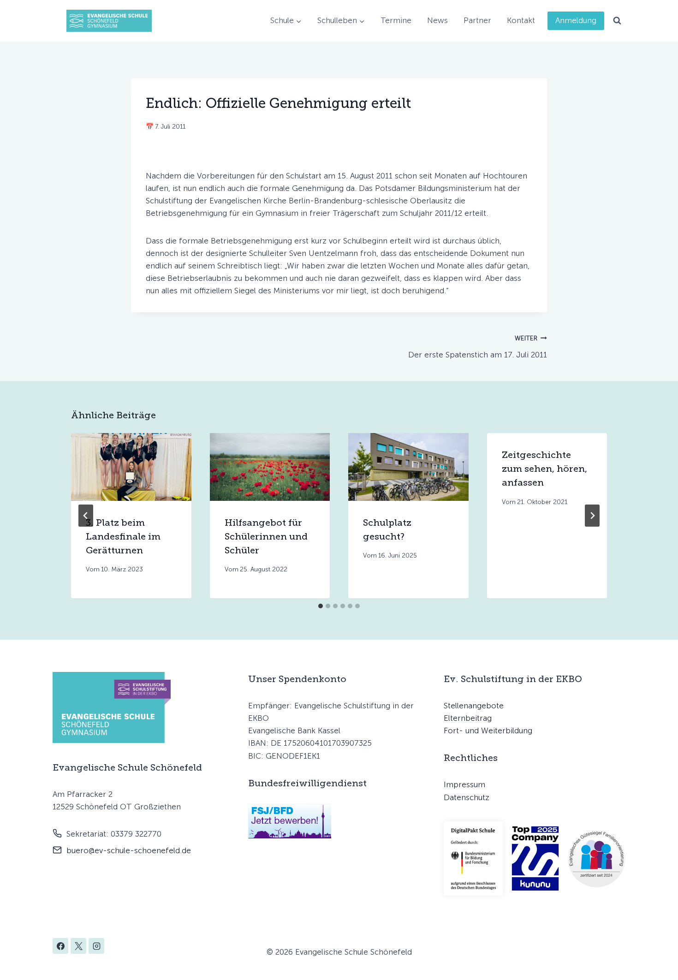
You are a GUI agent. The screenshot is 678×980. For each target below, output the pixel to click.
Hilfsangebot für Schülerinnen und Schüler (266, 536)
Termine (396, 20)
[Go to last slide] (85, 516)
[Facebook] (60, 946)
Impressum (464, 784)
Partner (477, 20)
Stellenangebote (474, 705)
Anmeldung (575, 20)
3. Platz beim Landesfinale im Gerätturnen (123, 536)
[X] (78, 946)
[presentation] (131, 467)
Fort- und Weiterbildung (488, 730)
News (437, 20)
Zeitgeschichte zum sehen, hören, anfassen (544, 468)
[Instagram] (96, 946)
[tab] (320, 606)
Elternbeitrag (468, 718)
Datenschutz (466, 797)
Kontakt (521, 20)
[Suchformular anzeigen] (617, 20)
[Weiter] (592, 516)
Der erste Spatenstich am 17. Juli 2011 (477, 346)
